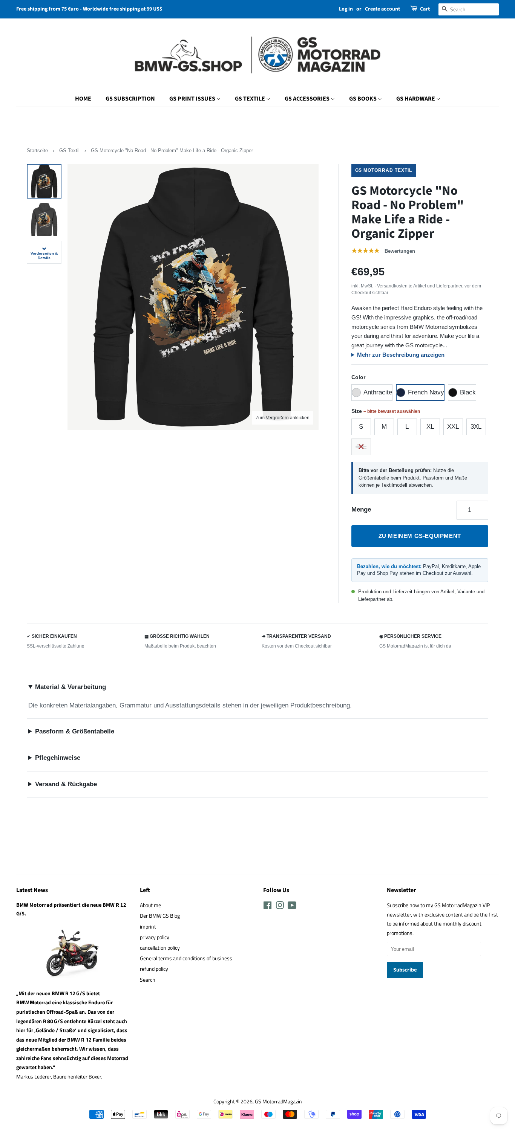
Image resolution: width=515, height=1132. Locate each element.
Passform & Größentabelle (74, 731)
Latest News (32, 890)
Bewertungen (400, 251)
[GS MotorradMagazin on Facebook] (267, 907)
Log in (346, 9)
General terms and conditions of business (186, 958)
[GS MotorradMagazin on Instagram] (280, 907)
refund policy (154, 969)
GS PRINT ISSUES (192, 99)
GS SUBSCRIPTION (130, 99)
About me (150, 905)
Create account (382, 9)
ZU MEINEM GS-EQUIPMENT (420, 536)
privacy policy (154, 937)
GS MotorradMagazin (278, 1101)
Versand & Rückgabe (66, 784)
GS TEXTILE (250, 99)
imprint (148, 927)
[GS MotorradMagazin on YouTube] (292, 907)
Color (358, 377)
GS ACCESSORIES (308, 99)
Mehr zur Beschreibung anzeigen (400, 354)
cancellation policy (160, 948)
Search (147, 980)
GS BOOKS (363, 99)
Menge (361, 509)
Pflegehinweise (57, 757)
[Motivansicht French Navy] (44, 181)
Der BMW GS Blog (160, 916)
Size (385, 411)
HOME (83, 99)
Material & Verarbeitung (70, 687)
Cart (425, 9)
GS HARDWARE (416, 99)
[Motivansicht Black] (44, 219)
